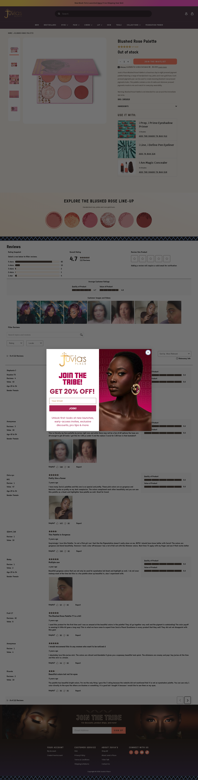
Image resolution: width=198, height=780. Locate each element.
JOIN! (73, 408)
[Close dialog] (148, 352)
